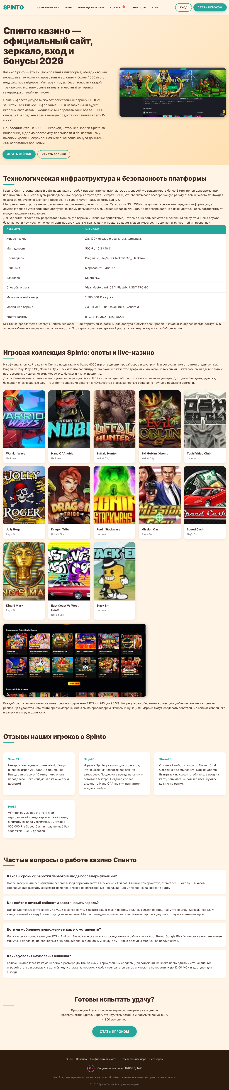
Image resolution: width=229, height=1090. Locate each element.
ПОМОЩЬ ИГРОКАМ (91, 7)
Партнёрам (156, 1059)
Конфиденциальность (103, 1059)
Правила (81, 1059)
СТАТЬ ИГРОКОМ (210, 7)
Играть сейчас (19, 153)
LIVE (155, 7)
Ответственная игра (133, 1059)
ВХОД (183, 7)
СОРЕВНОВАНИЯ (48, 7)
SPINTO (13, 7)
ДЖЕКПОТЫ (138, 7)
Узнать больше (54, 154)
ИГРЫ (68, 7)
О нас (69, 1059)
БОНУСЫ (117, 7)
